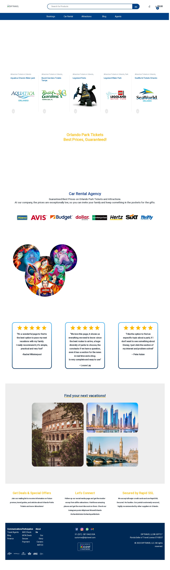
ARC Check (26, 532)
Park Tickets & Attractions (116, 75)
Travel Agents (13, 532)
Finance (10, 539)
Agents (118, 16)
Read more (12, 111)
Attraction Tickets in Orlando (20, 74)
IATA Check (27, 535)
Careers (40, 542)
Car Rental (68, 16)
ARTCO (40, 545)
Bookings (50, 16)
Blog (104, 16)
